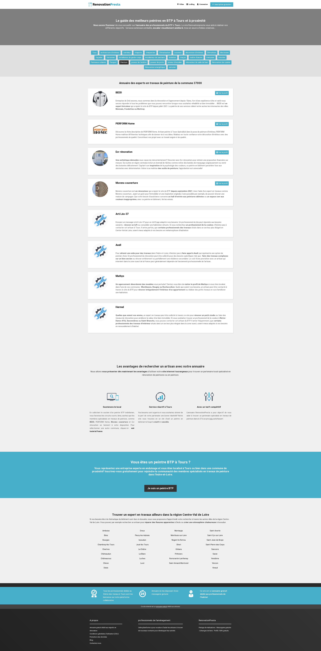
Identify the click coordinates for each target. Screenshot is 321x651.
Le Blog (191, 4)
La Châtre (142, 549)
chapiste (138, 52)
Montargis (179, 531)
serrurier (172, 67)
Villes (181, 4)
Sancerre (215, 549)
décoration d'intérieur (194, 52)
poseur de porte (157, 62)
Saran (215, 554)
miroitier (221, 57)
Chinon (106, 563)
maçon (183, 57)
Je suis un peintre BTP (160, 488)
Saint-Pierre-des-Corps (215, 545)
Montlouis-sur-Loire (179, 535)
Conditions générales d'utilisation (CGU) (104, 634)
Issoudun (142, 540)
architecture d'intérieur (110, 52)
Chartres (106, 549)
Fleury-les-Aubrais (142, 535)
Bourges (106, 540)
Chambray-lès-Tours (106, 545)
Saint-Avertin (215, 531)
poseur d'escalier (175, 62)
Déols (106, 568)
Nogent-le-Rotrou (179, 540)
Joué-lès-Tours (142, 545)
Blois (106, 535)
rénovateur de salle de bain (197, 62)
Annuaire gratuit (95, 627)
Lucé (142, 563)
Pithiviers (178, 554)
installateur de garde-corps (130, 57)
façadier (99, 57)
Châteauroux (106, 558)
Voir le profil (223, 93)
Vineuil (215, 568)
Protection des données (98, 637)
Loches (142, 558)
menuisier (210, 57)
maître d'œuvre (196, 57)
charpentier (150, 52)
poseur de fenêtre (138, 62)
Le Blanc (142, 554)
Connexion (203, 4)
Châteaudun (106, 554)
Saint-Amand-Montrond (178, 563)
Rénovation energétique (155, 67)
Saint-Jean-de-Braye (215, 540)
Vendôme (215, 558)
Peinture (124, 62)
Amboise (106, 531)
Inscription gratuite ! (222, 4)
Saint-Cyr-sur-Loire (215, 535)
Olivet (178, 545)
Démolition (211, 52)
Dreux (142, 531)
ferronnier (111, 57)
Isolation (172, 57)
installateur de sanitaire (155, 57)
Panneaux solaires (98, 62)
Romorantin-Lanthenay (178, 558)
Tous (94, 52)
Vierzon (215, 563)
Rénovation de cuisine (221, 62)
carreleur (127, 52)
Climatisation (164, 52)
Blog (91, 640)
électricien (224, 52)
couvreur (178, 52)
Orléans (179, 549)
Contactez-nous (95, 643)
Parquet (113, 62)
